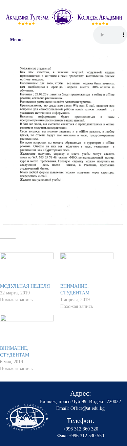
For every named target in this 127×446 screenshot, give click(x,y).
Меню (16, 39)
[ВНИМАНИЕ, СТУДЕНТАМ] (87, 268)
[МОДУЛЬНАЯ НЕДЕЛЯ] (27, 268)
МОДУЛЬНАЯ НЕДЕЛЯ (25, 286)
